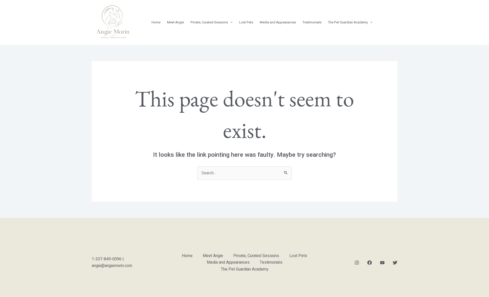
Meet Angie (175, 22)
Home (156, 22)
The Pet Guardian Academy (348, 22)
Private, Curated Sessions (209, 22)
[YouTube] (382, 262)
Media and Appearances (278, 22)
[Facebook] (369, 262)
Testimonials (312, 22)
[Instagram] (357, 262)
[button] (230, 22)
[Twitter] (395, 262)
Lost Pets (246, 22)
